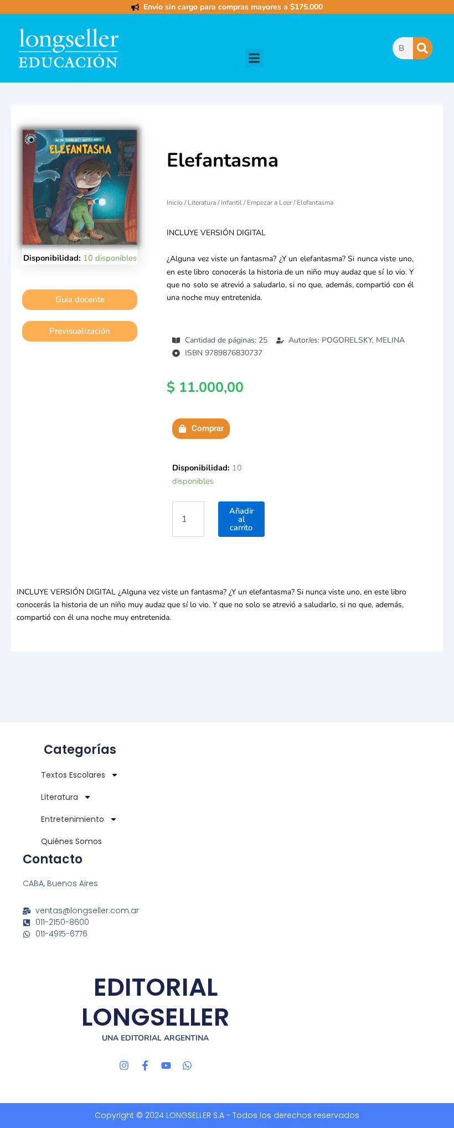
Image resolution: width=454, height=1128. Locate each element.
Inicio (175, 202)
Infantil (231, 202)
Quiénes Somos (71, 841)
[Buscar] (422, 48)
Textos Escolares (73, 774)
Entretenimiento (72, 819)
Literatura (202, 202)
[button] (254, 58)
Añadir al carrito (241, 518)
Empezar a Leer (269, 202)
